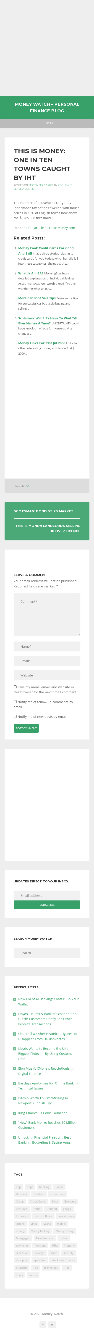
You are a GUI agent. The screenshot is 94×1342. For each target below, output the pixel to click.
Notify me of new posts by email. (43, 716)
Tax (27, 485)
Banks (59, 1187)
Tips (66, 1268)
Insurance (22, 1216)
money (20, 1231)
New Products (45, 1238)
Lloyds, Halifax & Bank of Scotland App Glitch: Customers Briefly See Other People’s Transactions (47, 1019)
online (64, 1238)
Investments (66, 1216)
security (68, 1253)
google (67, 1209)
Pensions (40, 1245)
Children (39, 1194)
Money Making (40, 1231)
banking (44, 1187)
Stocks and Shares (63, 1260)
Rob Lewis (65, 185)
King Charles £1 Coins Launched (43, 1113)
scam (53, 1253)
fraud (37, 1209)
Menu (47, 124)
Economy (70, 1201)
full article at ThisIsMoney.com (51, 228)
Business (21, 1194)
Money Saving (64, 1231)
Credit (20, 1201)
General (52, 1209)
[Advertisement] (47, 48)
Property (69, 1245)
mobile (61, 1224)
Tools (19, 1275)
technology (51, 1268)
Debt (55, 1201)
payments (22, 1245)
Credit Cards (38, 1201)
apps (30, 1187)
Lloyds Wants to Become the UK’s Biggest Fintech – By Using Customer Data (46, 1053)
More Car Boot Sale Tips (37, 298)
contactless (57, 1194)
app (18, 1187)
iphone (20, 1224)
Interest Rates (43, 1216)
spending (39, 1260)
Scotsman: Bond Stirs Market (43, 511)
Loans (47, 1224)
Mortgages (23, 1238)
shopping (22, 1260)
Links (34, 1224)
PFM (55, 1245)
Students (21, 1268)
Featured (21, 1209)
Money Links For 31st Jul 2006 (41, 343)
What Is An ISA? (30, 273)
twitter (33, 1275)
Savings (39, 1253)
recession (22, 1253)
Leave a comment (26, 188)
